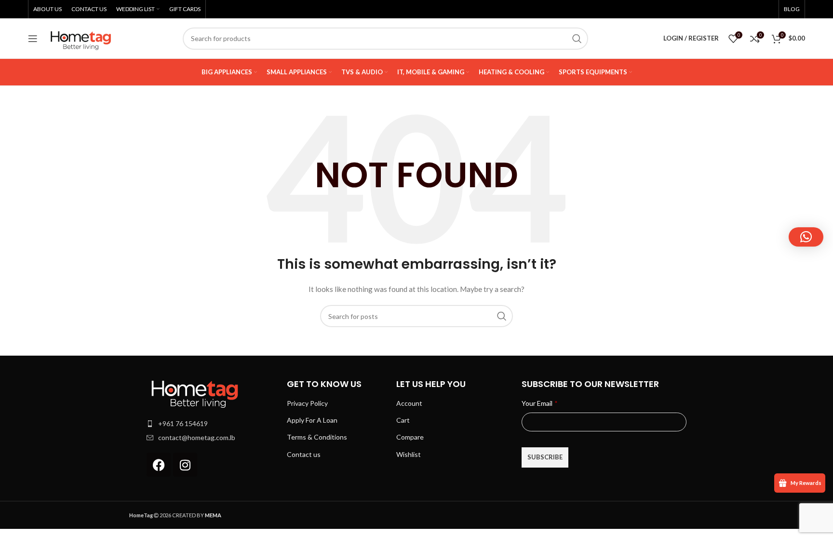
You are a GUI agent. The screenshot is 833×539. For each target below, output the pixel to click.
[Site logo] (81, 37)
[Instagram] (185, 465)
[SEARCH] (577, 39)
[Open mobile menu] (32, 38)
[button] (806, 237)
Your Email (539, 403)
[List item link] (212, 423)
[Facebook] (159, 465)
